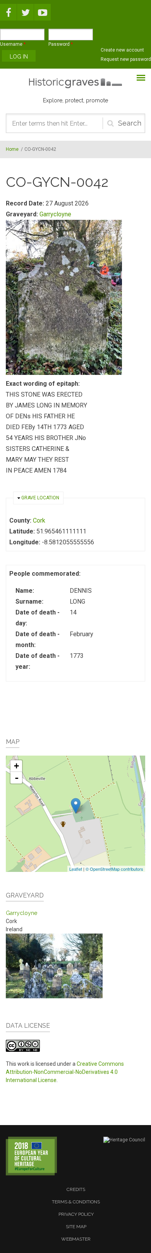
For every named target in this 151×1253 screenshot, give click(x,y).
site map (76, 1226)
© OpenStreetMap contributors (114, 869)
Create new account (122, 50)
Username (13, 44)
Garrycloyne (55, 214)
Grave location (40, 498)
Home (12, 149)
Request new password (126, 59)
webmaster (76, 1239)
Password (60, 44)
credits (76, 1189)
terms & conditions (76, 1201)
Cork (39, 520)
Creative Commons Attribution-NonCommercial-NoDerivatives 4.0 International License (65, 1072)
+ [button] (16, 766)
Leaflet (75, 869)
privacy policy (76, 1214)
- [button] (16, 777)
